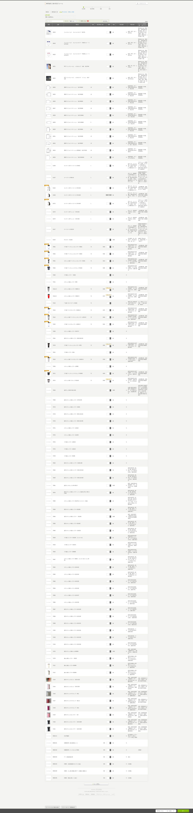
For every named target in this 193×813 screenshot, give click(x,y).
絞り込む (105, 21)
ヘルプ (113, 794)
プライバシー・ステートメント (103, 794)
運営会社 (87, 794)
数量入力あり (84, 21)
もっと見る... (97, 784)
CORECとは (81, 794)
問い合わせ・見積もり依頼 (68, 11)
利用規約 (93, 794)
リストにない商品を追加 (53, 807)
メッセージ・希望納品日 (69, 807)
